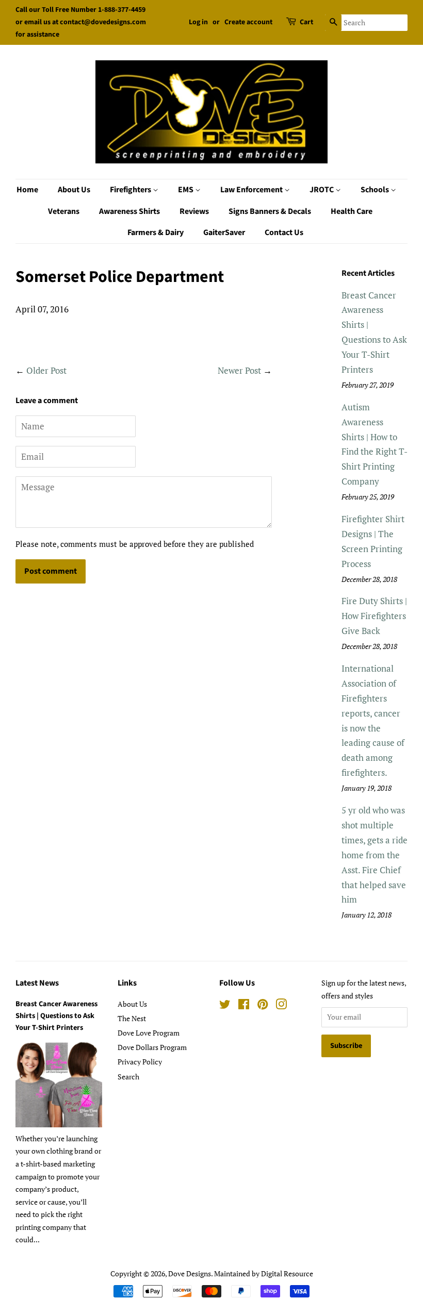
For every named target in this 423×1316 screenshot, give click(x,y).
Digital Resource (287, 1273)
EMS (186, 189)
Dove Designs (189, 1273)
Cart (306, 22)
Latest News (37, 983)
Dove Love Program (149, 1033)
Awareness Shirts (129, 211)
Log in (198, 22)
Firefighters (131, 189)
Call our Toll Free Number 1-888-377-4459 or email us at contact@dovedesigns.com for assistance (80, 22)
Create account (248, 22)
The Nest (132, 1018)
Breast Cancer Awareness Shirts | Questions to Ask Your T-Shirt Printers (56, 1015)
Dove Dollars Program (152, 1047)
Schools (376, 189)
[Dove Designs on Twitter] (225, 1006)
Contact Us (284, 232)
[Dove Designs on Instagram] (281, 1006)
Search (128, 1076)
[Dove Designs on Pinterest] (262, 1006)
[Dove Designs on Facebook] (244, 1006)
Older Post (46, 370)
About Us (74, 189)
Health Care (351, 211)
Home (27, 189)
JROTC (322, 189)
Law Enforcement (252, 189)
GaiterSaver (224, 232)
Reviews (194, 211)
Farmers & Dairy (155, 232)
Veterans (63, 211)
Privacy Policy (140, 1062)
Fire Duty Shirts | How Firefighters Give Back (374, 616)
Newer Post (239, 370)
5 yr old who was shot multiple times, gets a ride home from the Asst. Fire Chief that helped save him (374, 854)
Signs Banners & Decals (270, 211)
